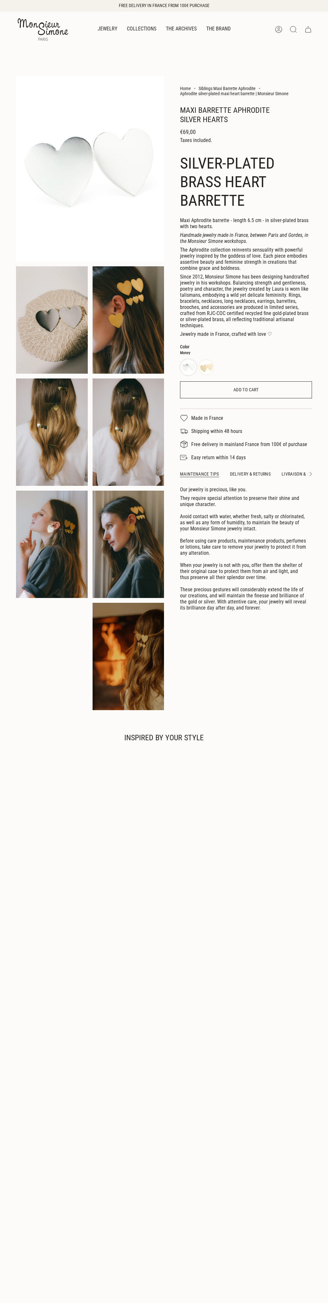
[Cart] (308, 29)
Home (185, 88)
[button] (107, 29)
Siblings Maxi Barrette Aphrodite (227, 88)
